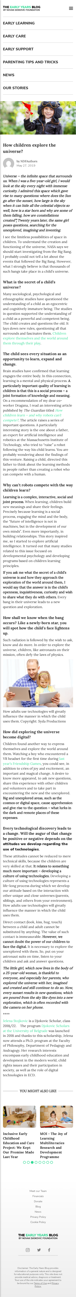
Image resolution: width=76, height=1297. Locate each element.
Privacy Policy (38, 1217)
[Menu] (71, 8)
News (8, 75)
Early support (18, 49)
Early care (14, 36)
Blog (38, 1206)
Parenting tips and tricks (30, 62)
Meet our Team (38, 1191)
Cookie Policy (38, 1222)
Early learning (19, 23)
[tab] (24, 1162)
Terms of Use (40, 1283)
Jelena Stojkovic (15, 1021)
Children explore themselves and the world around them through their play (35, 338)
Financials (38, 1196)
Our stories (15, 87)
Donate (38, 1201)
